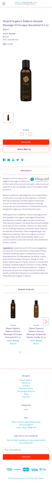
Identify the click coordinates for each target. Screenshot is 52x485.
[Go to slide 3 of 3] (29, 352)
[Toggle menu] (3, 3)
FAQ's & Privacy (26, 388)
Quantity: (26, 130)
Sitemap (26, 397)
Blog (26, 394)
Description (26, 170)
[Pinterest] (22, 160)
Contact (26, 386)
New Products (26, 380)
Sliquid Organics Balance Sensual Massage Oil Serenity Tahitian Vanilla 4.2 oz (36, 333)
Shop (26, 409)
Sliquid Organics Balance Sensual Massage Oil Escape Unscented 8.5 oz (13, 333)
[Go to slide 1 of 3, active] (20, 352)
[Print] (13, 160)
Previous (3, 321)
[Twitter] (17, 160)
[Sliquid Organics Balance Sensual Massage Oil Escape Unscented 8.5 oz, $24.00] (13, 309)
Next (46, 321)
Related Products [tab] (26, 289)
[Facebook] (4, 160)
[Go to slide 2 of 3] (25, 352)
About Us (26, 383)
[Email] (8, 160)
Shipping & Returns (26, 391)
